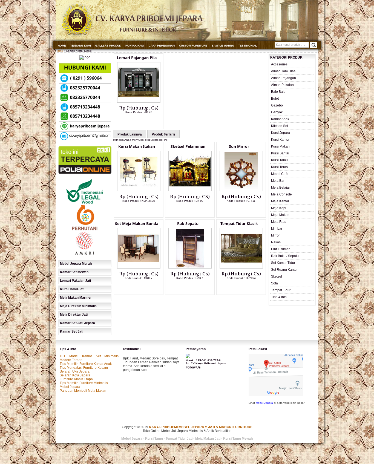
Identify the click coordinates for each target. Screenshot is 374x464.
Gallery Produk (108, 45)
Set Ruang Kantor (284, 270)
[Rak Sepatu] (190, 267)
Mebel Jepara (70, 387)
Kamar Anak (280, 119)
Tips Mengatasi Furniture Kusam (84, 368)
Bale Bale (278, 92)
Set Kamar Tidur (283, 263)
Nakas (276, 242)
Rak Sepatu (187, 223)
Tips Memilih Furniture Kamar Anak (86, 364)
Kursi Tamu (279, 160)
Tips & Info (279, 297)
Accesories (279, 64)
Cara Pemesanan (162, 45)
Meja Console (281, 194)
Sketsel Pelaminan (188, 146)
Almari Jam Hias (283, 71)
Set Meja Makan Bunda (136, 223)
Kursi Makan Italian (136, 146)
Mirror (275, 235)
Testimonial (247, 45)
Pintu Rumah (280, 249)
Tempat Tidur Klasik (239, 223)
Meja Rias (278, 222)
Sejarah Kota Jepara (75, 375)
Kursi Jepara (280, 133)
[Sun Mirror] (241, 190)
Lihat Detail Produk (143, 121)
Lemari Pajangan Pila (137, 57)
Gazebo (277, 105)
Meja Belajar (280, 187)
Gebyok (277, 112)
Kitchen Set (279, 126)
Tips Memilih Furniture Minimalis (84, 383)
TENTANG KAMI (80, 45)
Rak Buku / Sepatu (285, 256)
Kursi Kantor (280, 140)
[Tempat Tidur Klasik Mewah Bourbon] (241, 267)
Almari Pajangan (283, 78)
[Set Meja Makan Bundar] (138, 267)
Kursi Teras (279, 167)
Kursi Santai (280, 153)
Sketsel (276, 276)
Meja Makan (280, 215)
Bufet (275, 98)
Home (62, 45)
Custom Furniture (193, 45)
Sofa (274, 283)
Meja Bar (277, 181)
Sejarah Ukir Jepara (75, 371)
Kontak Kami (134, 45)
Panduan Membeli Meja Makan (83, 391)
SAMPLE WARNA (223, 45)
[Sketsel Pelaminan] (190, 190)
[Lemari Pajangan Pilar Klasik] (138, 101)
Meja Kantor (280, 201)
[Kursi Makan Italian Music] (138, 190)
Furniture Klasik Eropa (76, 379)
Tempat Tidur (280, 290)
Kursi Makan (280, 146)
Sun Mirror (239, 146)
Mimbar (276, 228)
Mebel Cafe (279, 174)
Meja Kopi (278, 208)
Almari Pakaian (282, 85)
